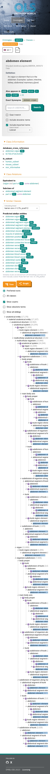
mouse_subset (12, 164)
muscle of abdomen (18, 234)
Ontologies (7, 40)
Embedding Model (10, 206)
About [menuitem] (33, 26)
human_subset (12, 161)
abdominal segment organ (19, 222)
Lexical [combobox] (12, 130)
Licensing (26, 769)
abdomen (34, 183)
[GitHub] (7, 762)
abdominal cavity (15, 260)
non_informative (13, 167)
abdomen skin (14, 265)
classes (29, 40)
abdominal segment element (18, 191)
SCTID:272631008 (14, 154)
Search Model (14, 127)
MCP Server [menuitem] (21, 26)
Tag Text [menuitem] (30, 20)
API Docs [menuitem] (8, 26)
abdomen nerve (14, 245)
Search (37, 107)
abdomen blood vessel (18, 254)
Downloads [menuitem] (9, 32)
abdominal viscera (17, 231)
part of (16, 183)
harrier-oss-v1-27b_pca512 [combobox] (16, 208)
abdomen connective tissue (19, 239)
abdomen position (16, 237)
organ (6, 183)
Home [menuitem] (6, 20)
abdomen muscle (15, 251)
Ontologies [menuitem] (18, 20)
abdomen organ (13, 151)
